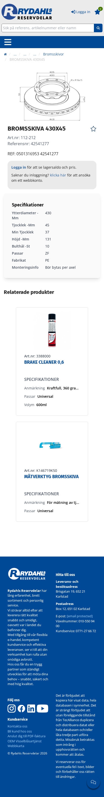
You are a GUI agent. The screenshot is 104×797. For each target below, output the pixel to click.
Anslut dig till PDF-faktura (26, 736)
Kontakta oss (17, 726)
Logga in (83, 11)
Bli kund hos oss (20, 731)
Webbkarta (16, 746)
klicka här (58, 175)
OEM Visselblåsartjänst (25, 741)
